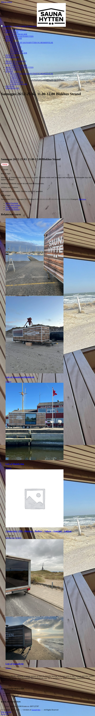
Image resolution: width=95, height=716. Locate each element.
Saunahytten (35, 710)
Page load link (6, 712)
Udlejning (82, 199)
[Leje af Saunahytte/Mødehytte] (50, 296)
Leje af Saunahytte (15, 664)
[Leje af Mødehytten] (50, 421)
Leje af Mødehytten (15, 464)
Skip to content (6, 2)
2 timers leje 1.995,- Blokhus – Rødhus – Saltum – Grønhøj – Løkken (38, 531)
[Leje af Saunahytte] (50, 599)
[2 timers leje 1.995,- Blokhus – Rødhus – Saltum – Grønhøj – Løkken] (50, 498)
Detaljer (8, 382)
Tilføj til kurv (10, 538)
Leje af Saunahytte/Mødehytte (20, 377)
